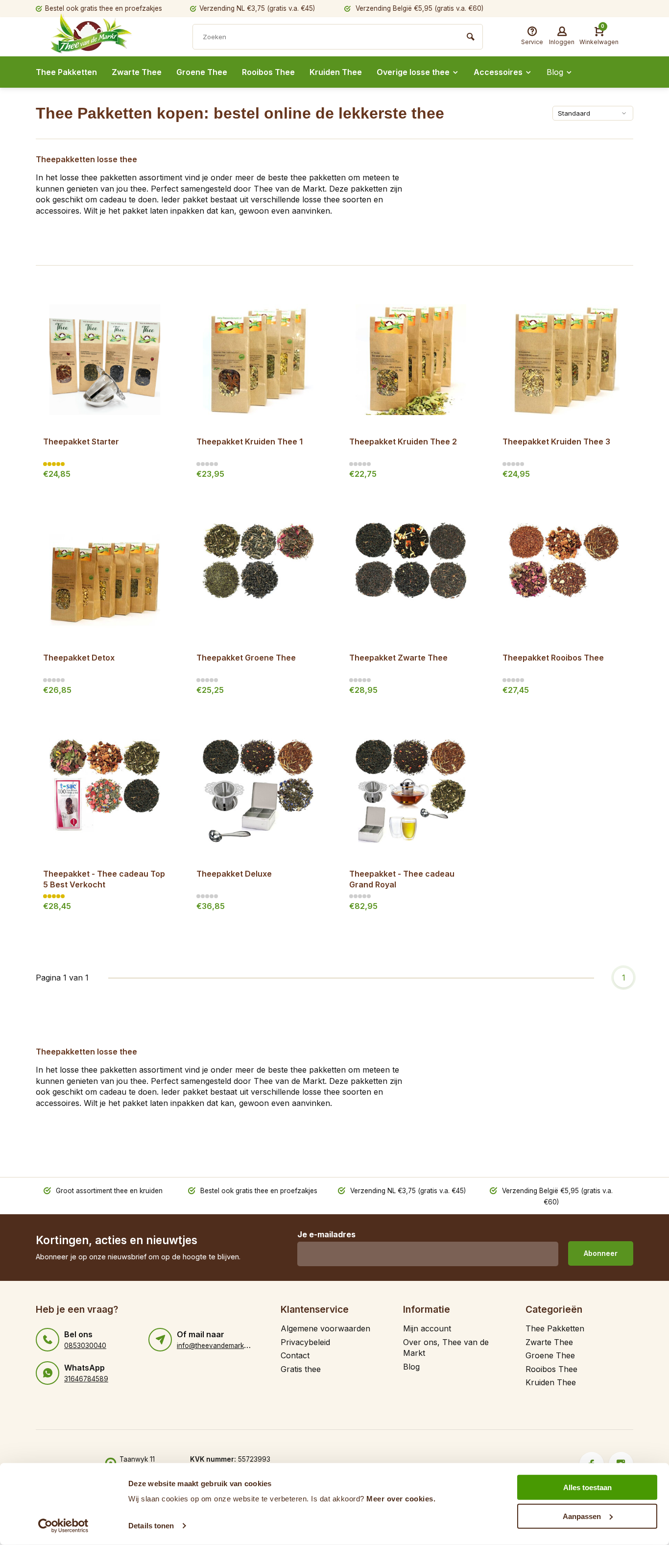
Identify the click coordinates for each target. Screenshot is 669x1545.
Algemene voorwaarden (325, 1328)
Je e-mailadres (326, 1234)
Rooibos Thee (268, 72)
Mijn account (427, 1328)
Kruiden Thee (336, 72)
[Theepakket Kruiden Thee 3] (564, 359)
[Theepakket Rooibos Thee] (564, 575)
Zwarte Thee (137, 72)
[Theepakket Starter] (105, 359)
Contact (295, 1355)
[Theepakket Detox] (105, 575)
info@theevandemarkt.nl (215, 1345)
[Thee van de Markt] (109, 37)
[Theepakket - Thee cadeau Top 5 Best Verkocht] (105, 791)
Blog (555, 72)
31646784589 (86, 1379)
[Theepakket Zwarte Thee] (411, 575)
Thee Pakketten (66, 72)
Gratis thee (301, 1369)
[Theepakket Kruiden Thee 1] (258, 359)
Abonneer (601, 1253)
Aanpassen (582, 1516)
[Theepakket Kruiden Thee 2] (411, 359)
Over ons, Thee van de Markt (446, 1347)
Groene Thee (201, 72)
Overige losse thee (413, 72)
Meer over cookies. (400, 1499)
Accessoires (498, 72)
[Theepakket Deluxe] (258, 791)
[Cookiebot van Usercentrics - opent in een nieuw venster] (63, 1526)
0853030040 (85, 1345)
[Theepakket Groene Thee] (258, 575)
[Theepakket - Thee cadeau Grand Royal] (411, 791)
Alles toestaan (587, 1487)
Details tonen (151, 1525)
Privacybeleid (305, 1342)
